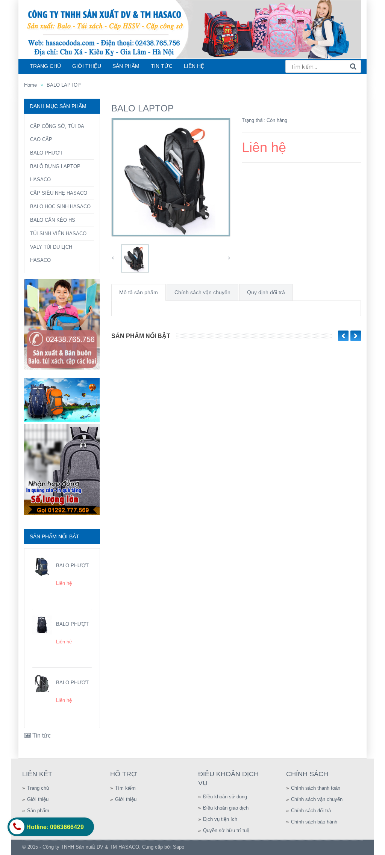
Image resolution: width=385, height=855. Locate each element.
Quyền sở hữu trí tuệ (226, 830)
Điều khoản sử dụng (225, 796)
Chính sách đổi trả (311, 810)
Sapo (178, 847)
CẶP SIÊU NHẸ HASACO (58, 193)
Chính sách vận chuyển (202, 292)
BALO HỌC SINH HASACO (60, 206)
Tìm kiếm (125, 788)
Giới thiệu (38, 799)
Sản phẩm (38, 810)
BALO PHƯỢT (46, 153)
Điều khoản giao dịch (226, 808)
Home (30, 85)
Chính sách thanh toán (315, 788)
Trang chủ (38, 788)
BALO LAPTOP (64, 85)
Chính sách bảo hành (314, 822)
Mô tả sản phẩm (138, 292)
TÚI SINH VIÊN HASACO (58, 233)
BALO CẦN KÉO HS (52, 220)
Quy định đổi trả (266, 292)
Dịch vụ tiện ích (220, 819)
